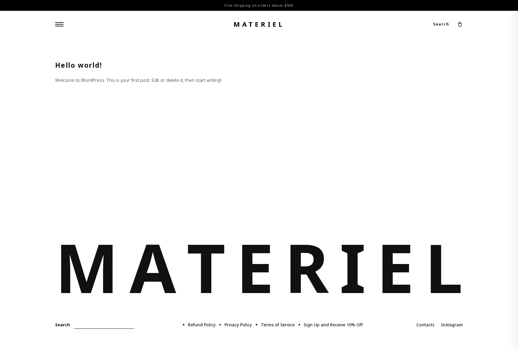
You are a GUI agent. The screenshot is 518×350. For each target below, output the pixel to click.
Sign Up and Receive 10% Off (333, 325)
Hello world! (78, 65)
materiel (259, 23)
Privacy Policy (238, 325)
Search (441, 24)
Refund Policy (202, 325)
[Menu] (59, 24)
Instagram (452, 325)
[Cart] (460, 24)
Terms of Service (278, 325)
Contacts (425, 325)
